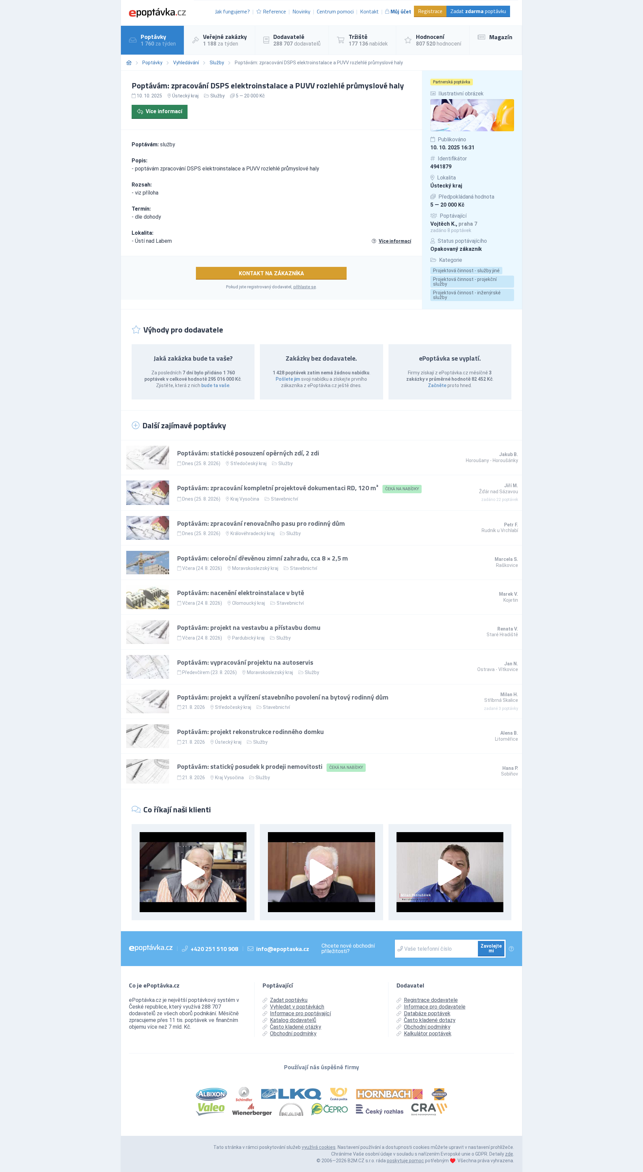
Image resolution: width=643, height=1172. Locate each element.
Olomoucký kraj (248, 603)
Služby (217, 62)
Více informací (164, 111)
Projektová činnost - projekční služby (465, 282)
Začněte (437, 385)
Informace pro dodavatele (435, 1007)
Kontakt (369, 11)
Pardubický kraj (248, 638)
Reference (274, 11)
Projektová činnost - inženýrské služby (467, 295)
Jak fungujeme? (232, 11)
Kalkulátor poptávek (427, 1033)
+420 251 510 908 (214, 948)
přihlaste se (304, 286)
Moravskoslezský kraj (255, 568)
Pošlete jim (288, 379)
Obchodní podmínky (293, 1033)
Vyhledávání (186, 62)
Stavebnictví (284, 499)
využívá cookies (319, 1147)
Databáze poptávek (427, 1013)
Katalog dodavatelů (293, 1020)
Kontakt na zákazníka (271, 273)
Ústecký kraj (446, 185)
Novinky (301, 11)
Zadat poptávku (478, 11)
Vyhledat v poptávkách (297, 1007)
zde (509, 1154)
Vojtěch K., (453, 224)
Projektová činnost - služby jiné (466, 270)
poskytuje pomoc (405, 1160)
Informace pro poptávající (300, 1013)
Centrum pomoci (335, 11)
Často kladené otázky (295, 1027)
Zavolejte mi (491, 948)
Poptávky (152, 62)
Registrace (430, 11)
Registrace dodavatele (431, 1000)
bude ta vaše (215, 385)
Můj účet (400, 11)
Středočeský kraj (248, 463)
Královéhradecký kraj (252, 533)
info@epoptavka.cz (282, 948)
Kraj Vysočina (244, 499)
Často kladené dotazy (429, 1020)
